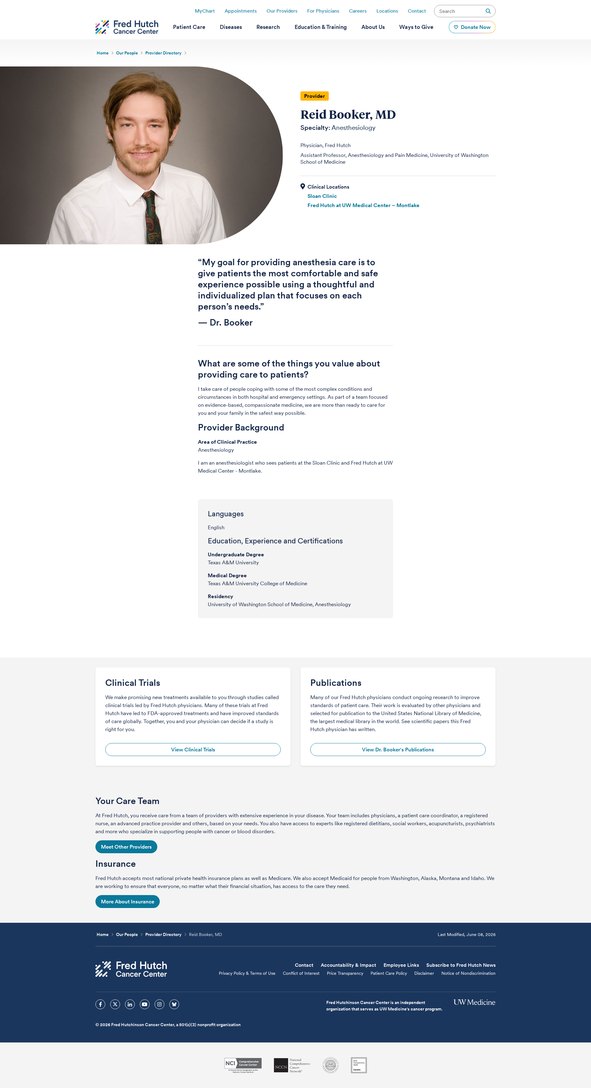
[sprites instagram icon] (159, 1004)
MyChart (205, 11)
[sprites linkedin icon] (130, 1004)
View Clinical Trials (193, 749)
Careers (358, 11)
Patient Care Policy (389, 973)
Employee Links (401, 965)
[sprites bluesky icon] (174, 1004)
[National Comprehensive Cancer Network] (292, 1065)
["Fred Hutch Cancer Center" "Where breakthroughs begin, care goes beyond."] (126, 27)
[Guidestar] (359, 1065)
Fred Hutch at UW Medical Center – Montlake (364, 205)
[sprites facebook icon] (100, 1004)
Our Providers (282, 11)
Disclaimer (424, 973)
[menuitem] (189, 27)
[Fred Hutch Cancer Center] (131, 969)
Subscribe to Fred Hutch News (461, 965)
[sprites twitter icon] (115, 1004)
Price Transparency (345, 973)
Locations (387, 11)
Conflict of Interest (301, 973)
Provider (314, 96)
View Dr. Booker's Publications (398, 749)
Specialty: (315, 127)
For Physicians (323, 11)
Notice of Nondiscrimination (468, 973)
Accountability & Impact (348, 965)
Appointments (241, 11)
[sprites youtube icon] (145, 1004)
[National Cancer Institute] (243, 1065)
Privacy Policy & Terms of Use (247, 973)
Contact (417, 11)
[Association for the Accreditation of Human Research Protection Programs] (331, 1065)
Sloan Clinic (322, 196)
